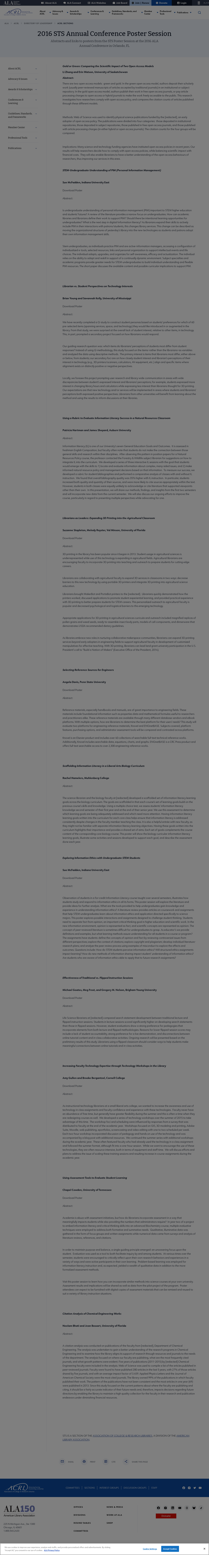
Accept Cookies (170, 1549)
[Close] (204, 1549)
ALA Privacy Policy (52, 1550)
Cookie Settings (150, 1549)
